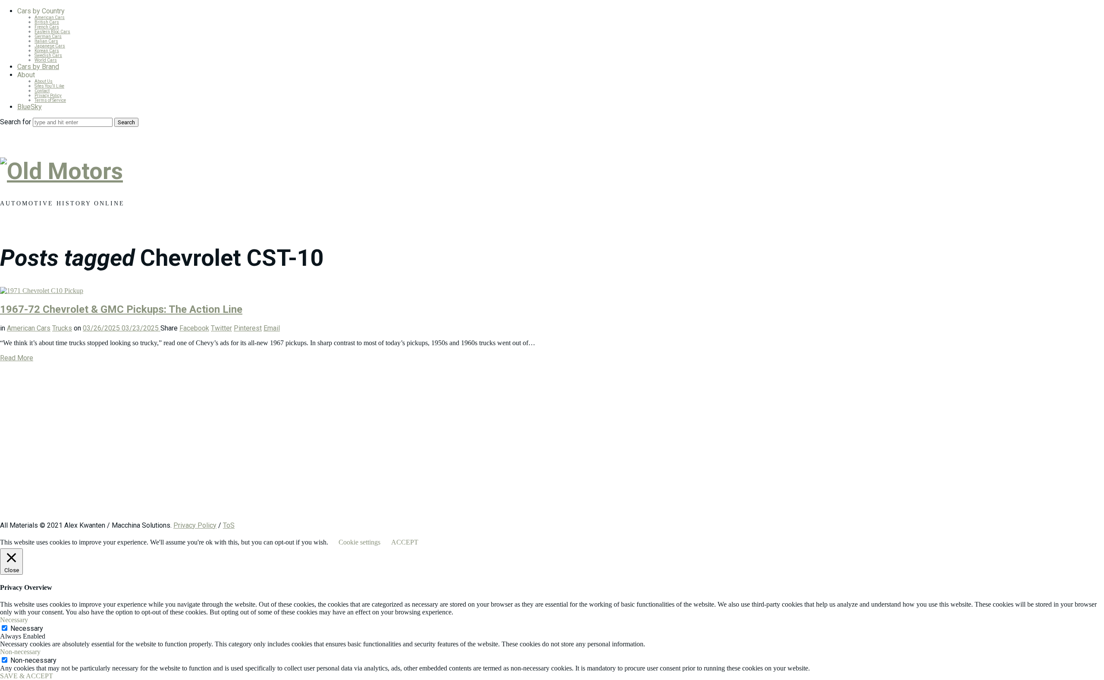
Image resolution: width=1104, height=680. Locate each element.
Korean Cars (46, 50)
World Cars (45, 60)
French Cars (46, 27)
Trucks (62, 328)
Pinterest (248, 328)
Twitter (221, 328)
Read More (16, 358)
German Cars (48, 36)
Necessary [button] (14, 619)
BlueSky (29, 107)
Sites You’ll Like (49, 86)
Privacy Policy (48, 95)
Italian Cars (46, 41)
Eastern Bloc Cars (52, 31)
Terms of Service (50, 100)
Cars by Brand (38, 67)
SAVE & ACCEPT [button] (26, 676)
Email (271, 328)
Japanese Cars (49, 46)
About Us (43, 81)
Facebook (194, 328)
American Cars (49, 17)
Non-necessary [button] (20, 651)
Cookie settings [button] (359, 542)
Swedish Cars (48, 55)
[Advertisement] (259, 445)
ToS (229, 525)
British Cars (46, 22)
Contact (42, 90)
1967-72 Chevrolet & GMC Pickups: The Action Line (121, 309)
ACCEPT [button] (404, 542)
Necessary (26, 628)
